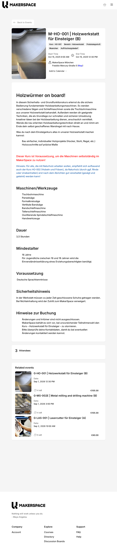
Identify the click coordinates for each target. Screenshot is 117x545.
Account (16, 532)
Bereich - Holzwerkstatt (74, 44)
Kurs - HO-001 (55, 44)
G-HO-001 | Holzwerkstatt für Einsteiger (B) (61, 373)
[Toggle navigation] (112, 4)
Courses (48, 532)
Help (78, 536)
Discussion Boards (54, 541)
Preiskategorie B (93, 44)
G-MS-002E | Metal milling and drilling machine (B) (65, 395)
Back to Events (24, 22)
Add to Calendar (56, 71)
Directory (49, 536)
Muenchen (53, 48)
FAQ (78, 532)
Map (80, 65)
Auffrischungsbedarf (69, 48)
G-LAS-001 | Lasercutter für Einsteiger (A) (60, 417)
